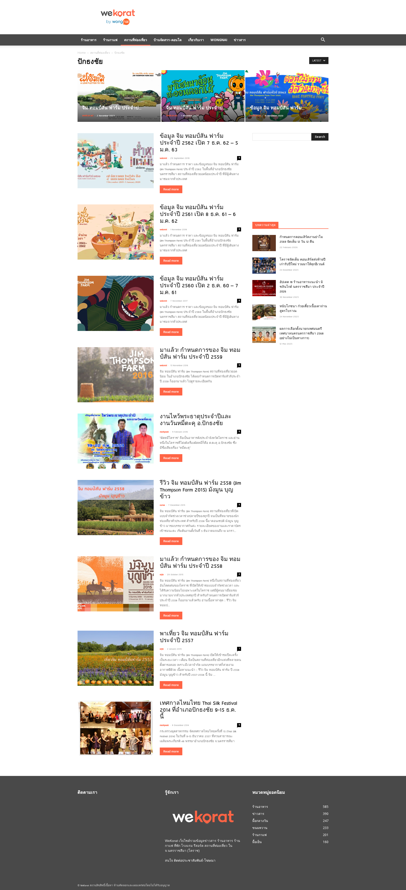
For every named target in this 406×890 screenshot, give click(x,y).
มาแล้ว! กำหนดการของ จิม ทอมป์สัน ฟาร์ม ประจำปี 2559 (200, 353)
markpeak (164, 432)
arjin (162, 574)
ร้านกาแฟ (110, 40)
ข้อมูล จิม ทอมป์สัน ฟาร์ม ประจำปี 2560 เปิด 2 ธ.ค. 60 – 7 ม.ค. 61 (199, 286)
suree (162, 505)
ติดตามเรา (87, 793)
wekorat (88, 115)
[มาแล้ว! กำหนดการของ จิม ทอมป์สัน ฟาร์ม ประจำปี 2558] (116, 583)
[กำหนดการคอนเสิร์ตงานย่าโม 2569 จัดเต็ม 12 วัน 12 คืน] (264, 243)
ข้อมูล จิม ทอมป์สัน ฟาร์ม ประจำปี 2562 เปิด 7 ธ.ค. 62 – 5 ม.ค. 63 (199, 143)
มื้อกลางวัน (260, 820)
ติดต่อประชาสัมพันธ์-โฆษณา (194, 860)
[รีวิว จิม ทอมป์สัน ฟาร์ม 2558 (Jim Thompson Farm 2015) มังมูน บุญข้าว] (116, 507)
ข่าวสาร (240, 40)
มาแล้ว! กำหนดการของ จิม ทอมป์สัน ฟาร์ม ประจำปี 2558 (200, 563)
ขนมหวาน (259, 827)
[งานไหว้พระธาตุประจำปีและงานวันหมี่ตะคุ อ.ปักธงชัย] (116, 441)
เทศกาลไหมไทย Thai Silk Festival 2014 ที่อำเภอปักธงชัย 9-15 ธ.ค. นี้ (198, 710)
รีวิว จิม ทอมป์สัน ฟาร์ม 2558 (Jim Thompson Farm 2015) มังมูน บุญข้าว (200, 490)
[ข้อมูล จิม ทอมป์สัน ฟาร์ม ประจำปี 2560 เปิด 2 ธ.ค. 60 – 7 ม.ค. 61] (116, 303)
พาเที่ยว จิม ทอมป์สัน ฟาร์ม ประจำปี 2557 (194, 637)
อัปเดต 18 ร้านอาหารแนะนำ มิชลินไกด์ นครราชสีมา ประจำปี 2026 (302, 287)
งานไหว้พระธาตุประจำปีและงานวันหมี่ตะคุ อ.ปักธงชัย (195, 420)
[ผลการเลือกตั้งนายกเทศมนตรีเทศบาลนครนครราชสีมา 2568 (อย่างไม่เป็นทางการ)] (264, 335)
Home (82, 53)
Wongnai (219, 40)
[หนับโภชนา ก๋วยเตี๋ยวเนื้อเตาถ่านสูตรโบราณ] (264, 312)
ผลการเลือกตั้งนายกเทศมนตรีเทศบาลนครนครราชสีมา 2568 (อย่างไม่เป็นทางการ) (302, 334)
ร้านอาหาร (89, 40)
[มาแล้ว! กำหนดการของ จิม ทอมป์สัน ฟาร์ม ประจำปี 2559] (116, 374)
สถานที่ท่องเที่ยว (135, 40)
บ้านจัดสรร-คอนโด (168, 40)
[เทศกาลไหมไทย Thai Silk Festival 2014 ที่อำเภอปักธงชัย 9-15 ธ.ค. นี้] (116, 727)
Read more (171, 189)
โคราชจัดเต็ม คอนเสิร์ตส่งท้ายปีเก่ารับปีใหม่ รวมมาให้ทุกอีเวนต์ (302, 262)
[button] (322, 40)
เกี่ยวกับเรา (196, 40)
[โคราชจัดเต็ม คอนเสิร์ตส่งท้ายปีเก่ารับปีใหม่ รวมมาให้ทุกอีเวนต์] (264, 265)
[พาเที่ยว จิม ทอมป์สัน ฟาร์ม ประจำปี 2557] (116, 658)
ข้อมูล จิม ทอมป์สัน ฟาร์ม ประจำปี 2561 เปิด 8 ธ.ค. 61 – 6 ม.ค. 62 (198, 215)
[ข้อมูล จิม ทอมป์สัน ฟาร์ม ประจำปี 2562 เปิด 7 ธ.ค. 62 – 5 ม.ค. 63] (116, 160)
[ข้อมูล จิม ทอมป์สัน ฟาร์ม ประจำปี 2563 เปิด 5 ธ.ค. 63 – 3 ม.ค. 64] (286, 96)
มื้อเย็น (257, 842)
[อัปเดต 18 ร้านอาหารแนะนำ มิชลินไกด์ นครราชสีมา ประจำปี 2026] (264, 288)
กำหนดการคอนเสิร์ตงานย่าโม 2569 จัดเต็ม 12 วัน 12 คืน (301, 239)
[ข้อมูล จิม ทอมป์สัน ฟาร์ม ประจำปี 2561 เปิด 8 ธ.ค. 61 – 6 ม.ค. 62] (116, 232)
